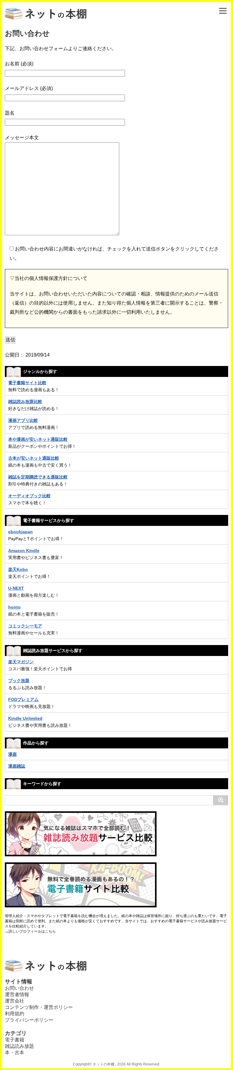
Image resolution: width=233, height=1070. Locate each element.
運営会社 (14, 1000)
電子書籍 (14, 1039)
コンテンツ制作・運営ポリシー (39, 1007)
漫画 (12, 754)
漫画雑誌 (16, 766)
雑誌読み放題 (19, 1046)
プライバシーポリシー (29, 1020)
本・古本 (14, 1052)
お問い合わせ (19, 988)
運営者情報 (17, 994)
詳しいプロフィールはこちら (32, 931)
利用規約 (14, 1013)
